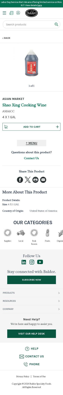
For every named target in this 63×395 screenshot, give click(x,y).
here (39, 5)
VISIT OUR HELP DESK (31, 333)
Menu (32, 143)
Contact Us (31, 158)
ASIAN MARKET (13, 99)
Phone (34, 364)
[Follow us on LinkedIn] (24, 263)
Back (7, 38)
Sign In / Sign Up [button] (18, 13)
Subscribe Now (31, 279)
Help (34, 348)
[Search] (56, 24)
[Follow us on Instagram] (32, 263)
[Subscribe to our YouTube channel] (40, 263)
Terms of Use (39, 376)
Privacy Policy (22, 376)
